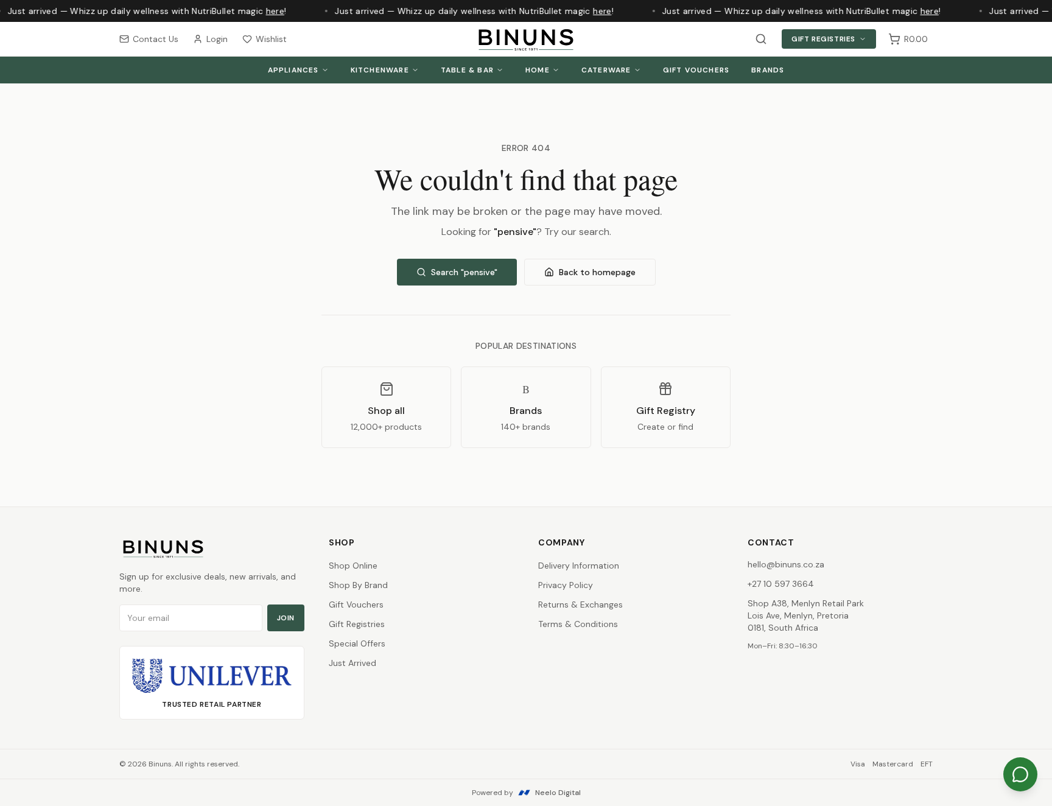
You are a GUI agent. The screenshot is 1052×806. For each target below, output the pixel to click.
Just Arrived (352, 662)
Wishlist (271, 38)
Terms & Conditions (578, 624)
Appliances (293, 70)
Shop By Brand (358, 585)
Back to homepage (597, 272)
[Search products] (761, 39)
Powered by (526, 792)
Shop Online (353, 565)
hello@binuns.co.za (786, 564)
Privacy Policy (565, 585)
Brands (767, 70)
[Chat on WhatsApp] (1020, 774)
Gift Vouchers (696, 70)
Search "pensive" (464, 272)
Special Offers (357, 643)
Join (286, 618)
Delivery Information (578, 565)
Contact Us (155, 38)
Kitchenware (380, 70)
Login (217, 38)
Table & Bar (467, 70)
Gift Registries (823, 39)
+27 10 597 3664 (781, 583)
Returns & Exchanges (580, 604)
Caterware (606, 70)
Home (537, 70)
